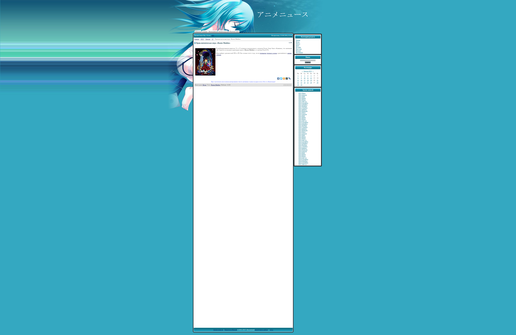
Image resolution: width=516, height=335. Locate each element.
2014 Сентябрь (303, 159)
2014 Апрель (302, 151)
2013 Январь (302, 128)
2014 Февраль (302, 149)
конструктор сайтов (261, 330)
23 (301, 82)
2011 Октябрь (302, 104)
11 (308, 78)
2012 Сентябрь (303, 122)
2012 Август (302, 120)
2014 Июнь (302, 154)
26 (311, 82)
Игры (204, 85)
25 (308, 82)
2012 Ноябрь (302, 125)
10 (304, 78)
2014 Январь (302, 148)
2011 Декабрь (302, 108)
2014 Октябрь (302, 161)
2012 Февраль (302, 111)
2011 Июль (302, 99)
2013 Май (301, 135)
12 (311, 78)
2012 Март (302, 112)
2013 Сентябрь (303, 141)
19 (311, 80)
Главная (196, 39)
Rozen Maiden (215, 85)
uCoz (271, 330)
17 (304, 80)
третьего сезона (272, 53)
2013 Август (302, 140)
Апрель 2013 (308, 71)
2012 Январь (302, 109)
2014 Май (301, 153)
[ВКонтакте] (278, 78)
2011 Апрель (302, 95)
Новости (198, 31)
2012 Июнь (302, 117)
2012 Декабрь (302, 127)
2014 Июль (302, 156)
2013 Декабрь (302, 146)
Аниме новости (218, 330)
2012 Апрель (302, 114)
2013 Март (302, 132)
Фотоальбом (213, 31)
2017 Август (302, 164)
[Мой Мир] (286, 78)
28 (317, 82)
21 (317, 80)
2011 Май (301, 96)
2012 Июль (302, 119)
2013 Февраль (302, 130)
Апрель (207, 39)
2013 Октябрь (302, 143)
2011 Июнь (302, 98)
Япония (298, 50)
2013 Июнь (302, 137)
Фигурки (299, 49)
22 (212, 39)
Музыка (298, 47)
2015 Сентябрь (303, 162)
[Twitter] (281, 78)
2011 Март (302, 93)
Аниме (298, 40)
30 (301, 85)
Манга (298, 43)
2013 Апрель (302, 133)
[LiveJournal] (289, 78)
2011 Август (302, 101)
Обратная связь (234, 31)
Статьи (205, 31)
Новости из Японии (230, 330)
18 (308, 80)
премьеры (263, 53)
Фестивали (299, 52)
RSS (213, 35)
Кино (297, 45)
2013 (202, 39)
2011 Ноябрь (302, 106)
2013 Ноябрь (302, 145)
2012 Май (301, 116)
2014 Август (302, 158)
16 (301, 80)
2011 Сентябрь (303, 103)
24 (304, 82)
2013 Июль (302, 138)
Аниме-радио (223, 31)
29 (298, 85)
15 (298, 80)
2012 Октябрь (302, 124)
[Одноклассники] (284, 78)
